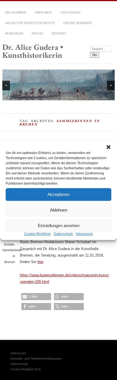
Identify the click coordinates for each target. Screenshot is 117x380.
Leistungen (70, 12)
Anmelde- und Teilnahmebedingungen (36, 358)
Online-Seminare (77, 23)
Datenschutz (63, 234)
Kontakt (59, 33)
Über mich (43, 12)
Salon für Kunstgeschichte (30, 23)
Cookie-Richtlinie (37, 234)
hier (40, 262)
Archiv (37, 33)
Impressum (84, 234)
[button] (108, 147)
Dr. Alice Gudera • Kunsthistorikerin (32, 51)
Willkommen (15, 12)
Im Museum (14, 33)
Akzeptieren (58, 194)
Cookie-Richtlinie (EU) (26, 369)
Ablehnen (58, 210)
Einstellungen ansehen (59, 225)
